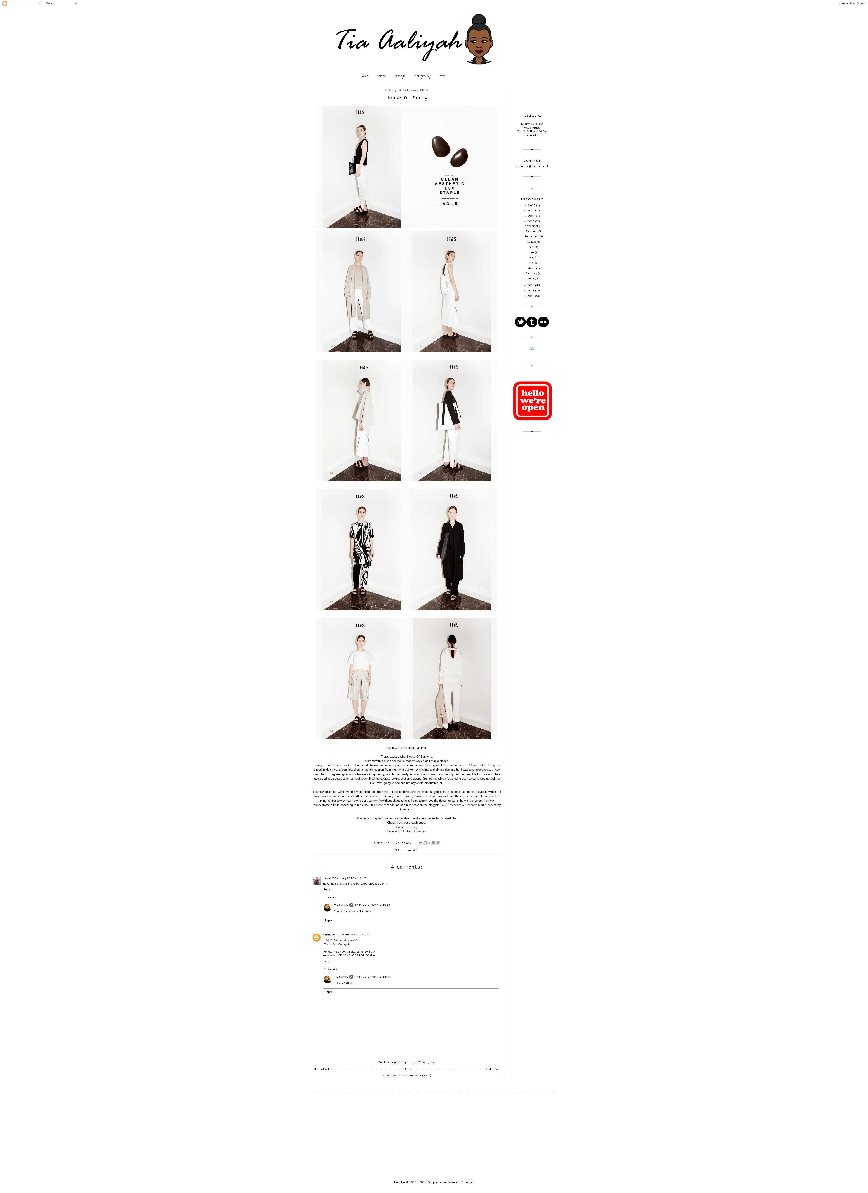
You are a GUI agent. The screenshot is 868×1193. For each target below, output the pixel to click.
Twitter (407, 831)
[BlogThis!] (425, 843)
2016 (532, 216)
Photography (421, 76)
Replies (332, 897)
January (531, 278)
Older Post (493, 1069)
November (531, 226)
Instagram (420, 831)
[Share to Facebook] (434, 843)
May (532, 257)
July (531, 247)
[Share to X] (429, 843)
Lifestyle (400, 76)
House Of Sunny (407, 827)
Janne (327, 878)
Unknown (329, 934)
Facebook (393, 831)
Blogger (468, 1182)
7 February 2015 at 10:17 (349, 878)
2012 (531, 296)
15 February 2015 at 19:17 (355, 934)
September (531, 236)
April (531, 263)
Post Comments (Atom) (416, 1075)
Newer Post (321, 1069)
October (531, 231)
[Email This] (421, 843)
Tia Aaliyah (394, 842)
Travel (442, 76)
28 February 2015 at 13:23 (372, 905)
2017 (531, 210)
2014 (531, 285)
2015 (531, 221)
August (531, 242)
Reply (326, 889)
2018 (532, 205)
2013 (531, 290)
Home (364, 76)
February (532, 273)
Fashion (381, 76)
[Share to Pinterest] (438, 843)
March (531, 268)
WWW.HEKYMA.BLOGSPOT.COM (349, 955)
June (531, 252)
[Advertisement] (532, 509)
